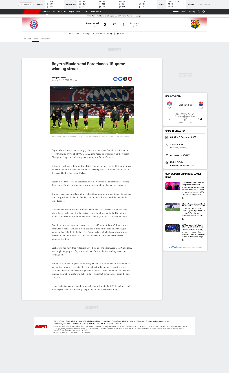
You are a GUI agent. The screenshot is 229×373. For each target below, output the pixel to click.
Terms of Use (59, 321)
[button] (199, 11)
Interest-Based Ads (137, 321)
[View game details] (185, 117)
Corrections (119, 324)
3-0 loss (98, 181)
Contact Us (76, 324)
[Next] (196, 4)
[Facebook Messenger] (120, 79)
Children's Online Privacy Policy (116, 321)
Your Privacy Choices (62, 324)
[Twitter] (125, 79)
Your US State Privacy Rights (90, 321)
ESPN (32, 11)
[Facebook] (115, 79)
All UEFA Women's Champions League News (185, 247)
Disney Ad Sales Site (91, 324)
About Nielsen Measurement (158, 321)
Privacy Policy (71, 321)
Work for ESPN (107, 324)
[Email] (130, 79)
